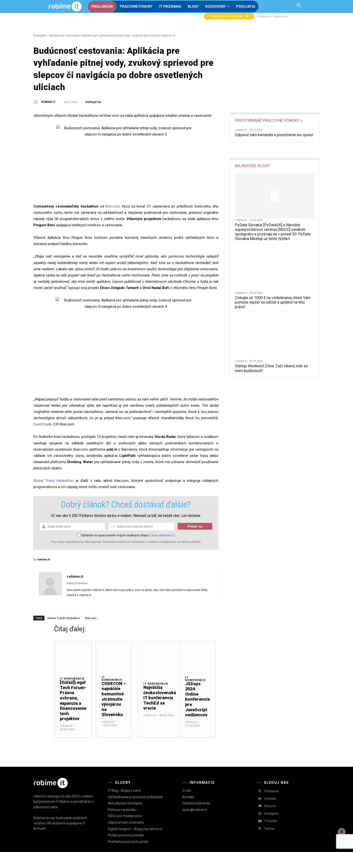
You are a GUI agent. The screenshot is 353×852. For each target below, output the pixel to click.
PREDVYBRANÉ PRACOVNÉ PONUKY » (268, 120)
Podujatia (39, 35)
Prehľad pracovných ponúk (128, 842)
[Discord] (260, 806)
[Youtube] (260, 821)
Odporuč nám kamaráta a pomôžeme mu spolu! (274, 135)
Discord (269, 806)
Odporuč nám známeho (126, 822)
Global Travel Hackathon (53, 480)
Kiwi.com (112, 206)
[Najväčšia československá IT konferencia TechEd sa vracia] (159, 658)
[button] (299, 6)
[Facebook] (260, 791)
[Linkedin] (260, 799)
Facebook (271, 791)
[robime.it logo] (65, 6)
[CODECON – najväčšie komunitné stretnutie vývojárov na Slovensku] (113, 655)
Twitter (269, 828)
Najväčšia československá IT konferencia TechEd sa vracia (159, 698)
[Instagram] (260, 814)
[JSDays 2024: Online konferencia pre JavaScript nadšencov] (197, 655)
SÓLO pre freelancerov (125, 816)
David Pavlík (42, 424)
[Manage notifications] (342, 832)
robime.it (48, 101)
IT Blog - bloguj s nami (124, 790)
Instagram (271, 813)
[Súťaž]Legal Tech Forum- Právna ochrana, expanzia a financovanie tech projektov (73, 700)
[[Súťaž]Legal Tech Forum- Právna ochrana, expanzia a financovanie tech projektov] (73, 656)
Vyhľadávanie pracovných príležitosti (135, 797)
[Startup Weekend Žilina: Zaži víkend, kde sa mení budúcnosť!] (275, 337)
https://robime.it (77, 583)
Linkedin (270, 798)
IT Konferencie (72, 678)
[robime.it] (37, 101)
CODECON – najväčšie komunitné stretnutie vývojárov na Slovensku (114, 699)
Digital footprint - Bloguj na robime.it (135, 829)
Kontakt (188, 797)
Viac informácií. (162, 535)
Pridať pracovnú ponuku (126, 835)
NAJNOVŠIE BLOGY (252, 165)
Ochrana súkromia (196, 803)
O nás (186, 790)
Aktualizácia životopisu (125, 803)
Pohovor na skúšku (122, 810)
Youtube (270, 821)
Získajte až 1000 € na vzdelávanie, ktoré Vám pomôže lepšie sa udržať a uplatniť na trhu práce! (272, 302)
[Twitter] (260, 829)
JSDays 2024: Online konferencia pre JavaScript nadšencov (197, 699)
